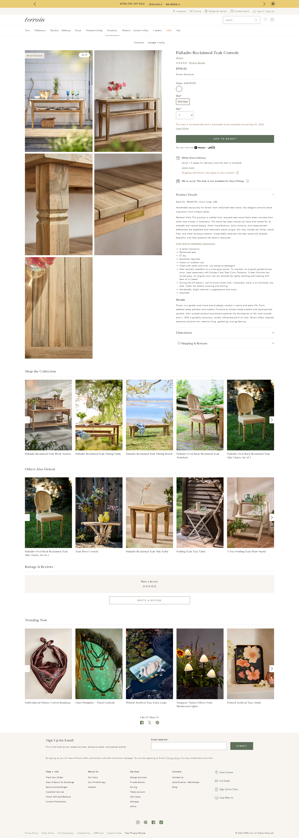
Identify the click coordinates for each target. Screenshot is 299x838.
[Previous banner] (35, 4)
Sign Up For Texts (228, 789)
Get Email (224, 780)
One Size (183, 101)
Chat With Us (226, 797)
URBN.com (98, 833)
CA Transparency (66, 833)
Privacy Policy (173, 758)
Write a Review (149, 600)
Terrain (179, 58)
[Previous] (28, 420)
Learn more (188, 167)
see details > (173, 4)
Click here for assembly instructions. (196, 243)
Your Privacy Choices (135, 833)
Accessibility (84, 833)
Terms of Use (48, 833)
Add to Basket (225, 138)
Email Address (159, 739)
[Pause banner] (273, 4)
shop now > (155, 4)
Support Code (114, 833)
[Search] (256, 20)
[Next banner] (264, 4)
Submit (241, 746)
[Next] (271, 420)
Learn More (182, 128)
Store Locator (226, 772)
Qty (178, 109)
